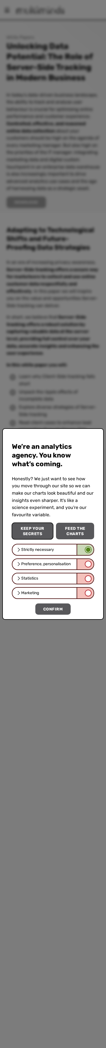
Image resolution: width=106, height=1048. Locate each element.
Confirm (53, 609)
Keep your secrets (32, 531)
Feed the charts (75, 531)
